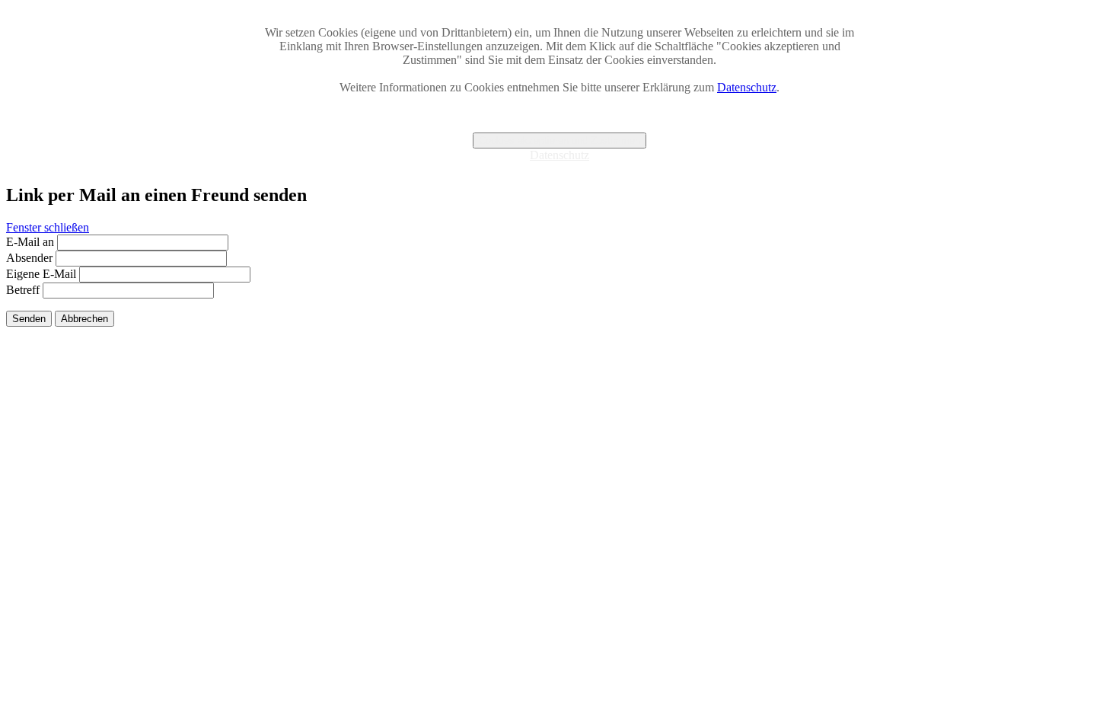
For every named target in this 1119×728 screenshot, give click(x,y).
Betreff (23, 289)
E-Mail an (30, 241)
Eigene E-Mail (41, 273)
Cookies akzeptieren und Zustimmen (559, 140)
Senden (29, 318)
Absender (29, 257)
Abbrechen (84, 318)
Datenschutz (746, 87)
